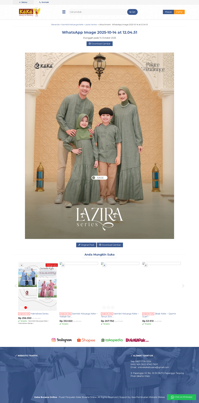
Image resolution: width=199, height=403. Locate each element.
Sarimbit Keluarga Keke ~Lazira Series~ (79, 24)
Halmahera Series (39, 313)
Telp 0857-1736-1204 (141, 361)
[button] (132, 12)
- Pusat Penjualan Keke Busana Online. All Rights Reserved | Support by (82, 397)
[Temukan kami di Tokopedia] (112, 340)
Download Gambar (100, 43)
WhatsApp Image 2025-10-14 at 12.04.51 (99, 32)
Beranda (55, 24)
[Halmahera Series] (37, 286)
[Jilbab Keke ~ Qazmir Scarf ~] (161, 286)
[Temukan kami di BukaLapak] (137, 340)
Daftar (179, 12)
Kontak (45, 2)
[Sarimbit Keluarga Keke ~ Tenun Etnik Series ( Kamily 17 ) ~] (120, 286)
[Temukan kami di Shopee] (87, 340)
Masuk (168, 12)
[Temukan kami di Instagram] (61, 340)
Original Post (87, 245)
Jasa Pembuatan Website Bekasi (148, 397)
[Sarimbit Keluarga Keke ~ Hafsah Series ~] (79, 286)
